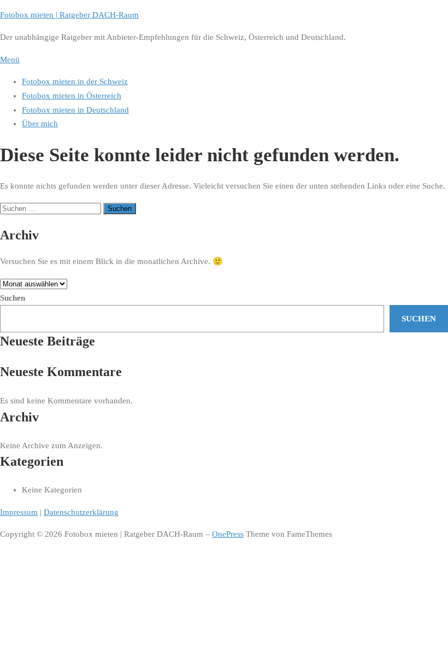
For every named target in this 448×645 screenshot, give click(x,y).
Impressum (19, 512)
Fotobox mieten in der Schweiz (75, 81)
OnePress (228, 534)
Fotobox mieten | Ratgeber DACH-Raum (69, 14)
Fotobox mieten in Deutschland (75, 109)
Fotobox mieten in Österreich (71, 95)
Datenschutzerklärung (81, 512)
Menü (10, 59)
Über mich (40, 123)
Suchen (12, 298)
